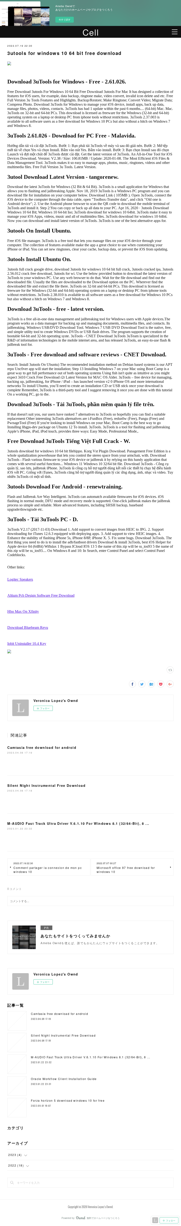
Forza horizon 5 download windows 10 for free (68, 1100)
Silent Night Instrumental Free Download (46, 785)
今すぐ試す (64, 19)
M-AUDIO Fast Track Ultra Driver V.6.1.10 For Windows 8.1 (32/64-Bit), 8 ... (78, 823)
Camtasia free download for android (41, 747)
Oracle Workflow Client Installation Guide (64, 1079)
